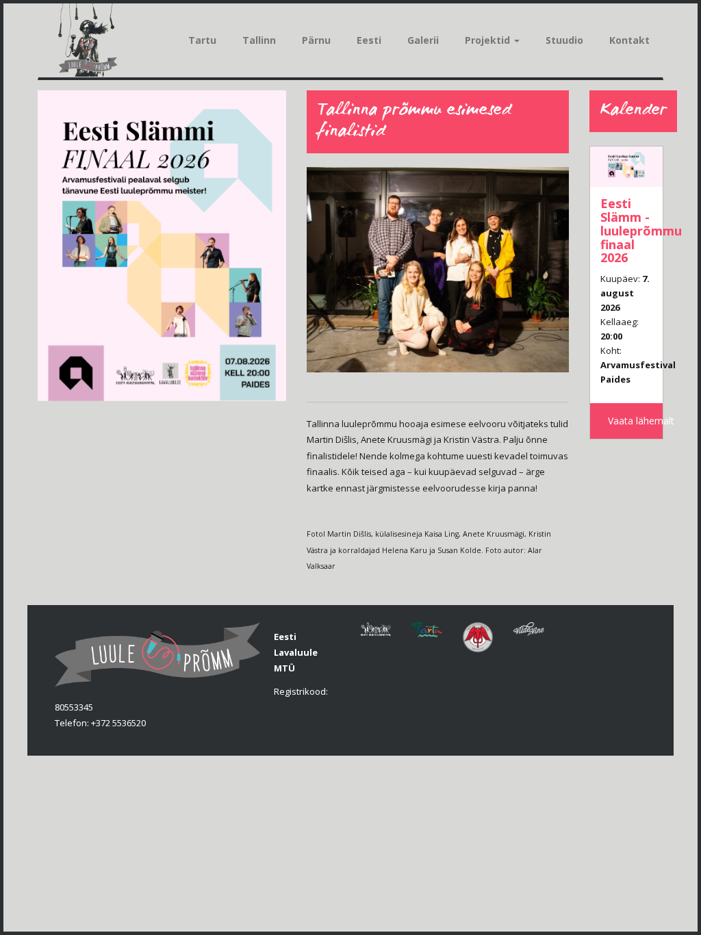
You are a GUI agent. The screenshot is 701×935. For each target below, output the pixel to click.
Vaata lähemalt (635, 420)
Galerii (423, 40)
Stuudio (564, 40)
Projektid (489, 40)
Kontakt (629, 40)
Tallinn (259, 40)
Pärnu (316, 40)
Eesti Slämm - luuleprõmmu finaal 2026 (641, 230)
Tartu (202, 40)
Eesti (369, 40)
